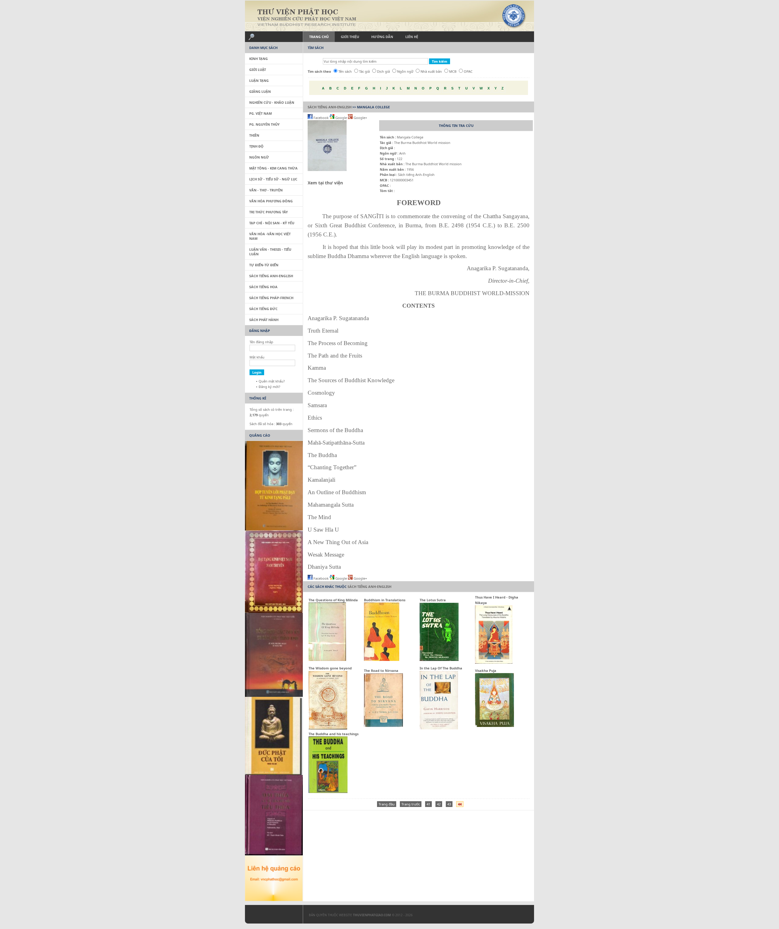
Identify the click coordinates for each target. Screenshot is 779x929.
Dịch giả (383, 71)
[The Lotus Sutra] (439, 659)
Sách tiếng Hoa (263, 287)
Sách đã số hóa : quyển (271, 423)
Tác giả (364, 71)
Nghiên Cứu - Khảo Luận (271, 102)
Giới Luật (257, 69)
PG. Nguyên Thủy (264, 124)
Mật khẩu (257, 357)
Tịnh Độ (256, 146)
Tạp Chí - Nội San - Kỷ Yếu (271, 223)
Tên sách (345, 71)
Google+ (360, 117)
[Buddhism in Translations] (381, 659)
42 (439, 804)
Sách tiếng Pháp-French (271, 297)
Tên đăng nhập (261, 342)
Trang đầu (387, 804)
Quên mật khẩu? (272, 381)
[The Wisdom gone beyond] (328, 728)
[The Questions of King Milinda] (327, 659)
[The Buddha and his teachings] (328, 791)
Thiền (254, 135)
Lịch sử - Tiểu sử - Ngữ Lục (273, 179)
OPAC (468, 71)
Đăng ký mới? (269, 386)
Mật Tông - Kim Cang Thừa (273, 168)
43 (449, 804)
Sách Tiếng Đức (263, 308)
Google (341, 117)
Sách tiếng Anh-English (329, 107)
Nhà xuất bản (431, 71)
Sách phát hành (263, 319)
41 (428, 804)
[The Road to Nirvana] (383, 725)
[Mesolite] (271, 915)
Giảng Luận (260, 91)
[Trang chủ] (389, 16)
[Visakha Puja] (494, 725)
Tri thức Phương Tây (268, 212)
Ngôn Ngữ (259, 157)
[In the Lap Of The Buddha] (439, 728)
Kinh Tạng (258, 58)
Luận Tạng (259, 80)
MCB (452, 71)
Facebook (321, 117)
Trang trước (410, 804)
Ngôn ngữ (405, 71)
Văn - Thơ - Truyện (266, 190)
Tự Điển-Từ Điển (263, 265)
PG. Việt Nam (260, 113)
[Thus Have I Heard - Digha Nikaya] (493, 662)
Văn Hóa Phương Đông (271, 201)
